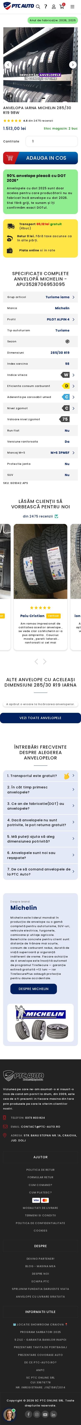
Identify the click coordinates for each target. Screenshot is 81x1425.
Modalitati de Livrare (40, 1208)
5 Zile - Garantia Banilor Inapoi (41, 1340)
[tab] (36, 98)
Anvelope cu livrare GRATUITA (40, 1297)
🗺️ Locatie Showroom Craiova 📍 (40, 1325)
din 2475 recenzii (38, 120)
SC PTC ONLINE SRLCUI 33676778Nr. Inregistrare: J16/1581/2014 (40, 1382)
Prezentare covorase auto (40, 1355)
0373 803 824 (35, 1118)
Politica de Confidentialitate (40, 1223)
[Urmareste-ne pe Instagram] (36, 1414)
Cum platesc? (40, 1192)
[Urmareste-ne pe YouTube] (45, 1414)
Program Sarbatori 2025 (40, 1332)
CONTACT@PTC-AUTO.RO (40, 1127)
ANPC (40, 1370)
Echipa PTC (40, 1281)
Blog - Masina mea (40, 1266)
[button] (37, 662)
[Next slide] (73, 65)
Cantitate (11, 141)
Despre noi (40, 1274)
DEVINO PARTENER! (41, 1259)
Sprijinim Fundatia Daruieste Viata (40, 1289)
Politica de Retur (40, 1170)
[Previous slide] (8, 65)
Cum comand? (40, 1185)
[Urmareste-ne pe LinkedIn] (53, 1414)
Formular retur (40, 1177)
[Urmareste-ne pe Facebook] (28, 1414)
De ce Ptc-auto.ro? (40, 1362)
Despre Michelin (34, 988)
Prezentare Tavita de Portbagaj (40, 1347)
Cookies (40, 1231)
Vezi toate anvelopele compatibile (40, 719)
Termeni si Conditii (40, 1215)
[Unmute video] (9, 96)
